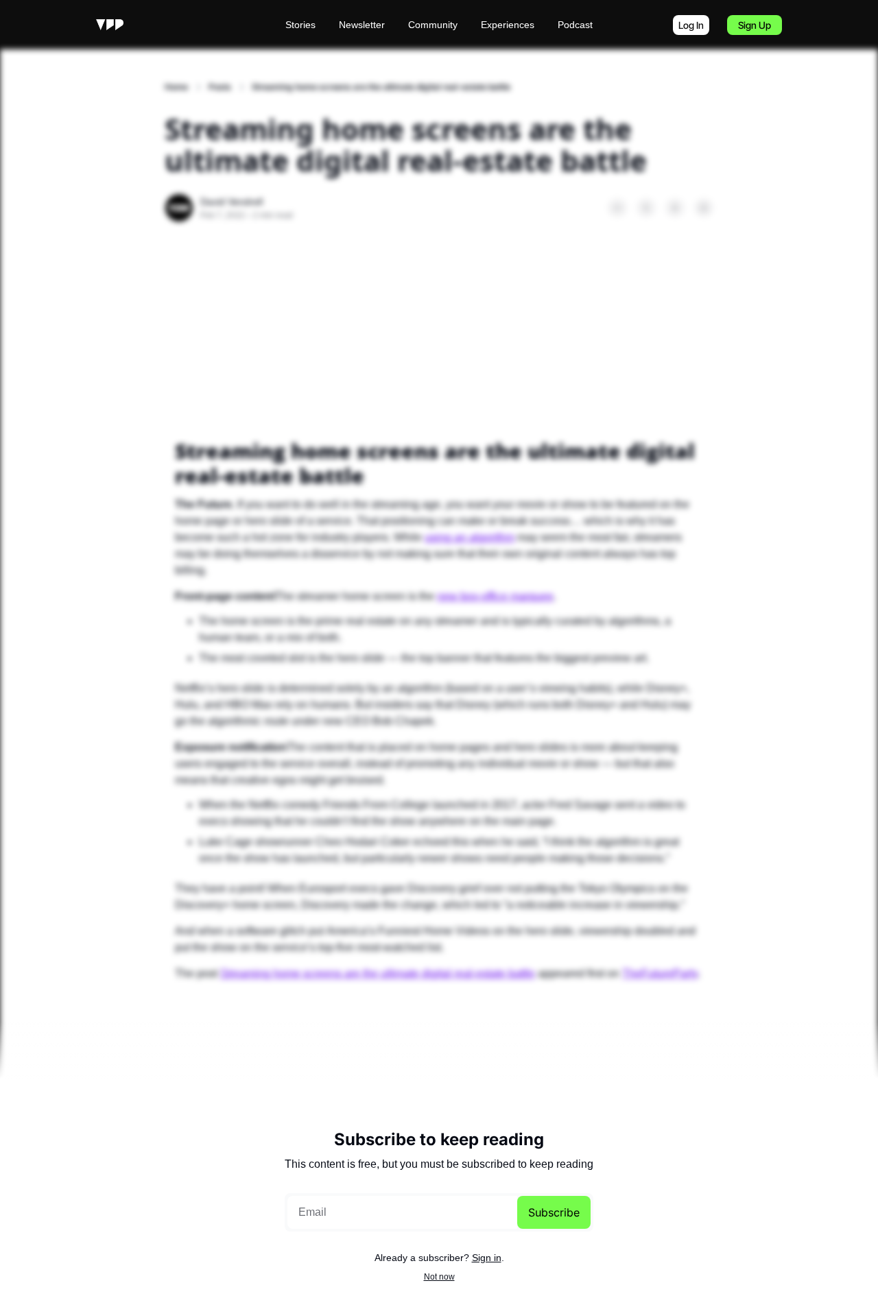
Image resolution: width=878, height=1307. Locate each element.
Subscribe (554, 1212)
